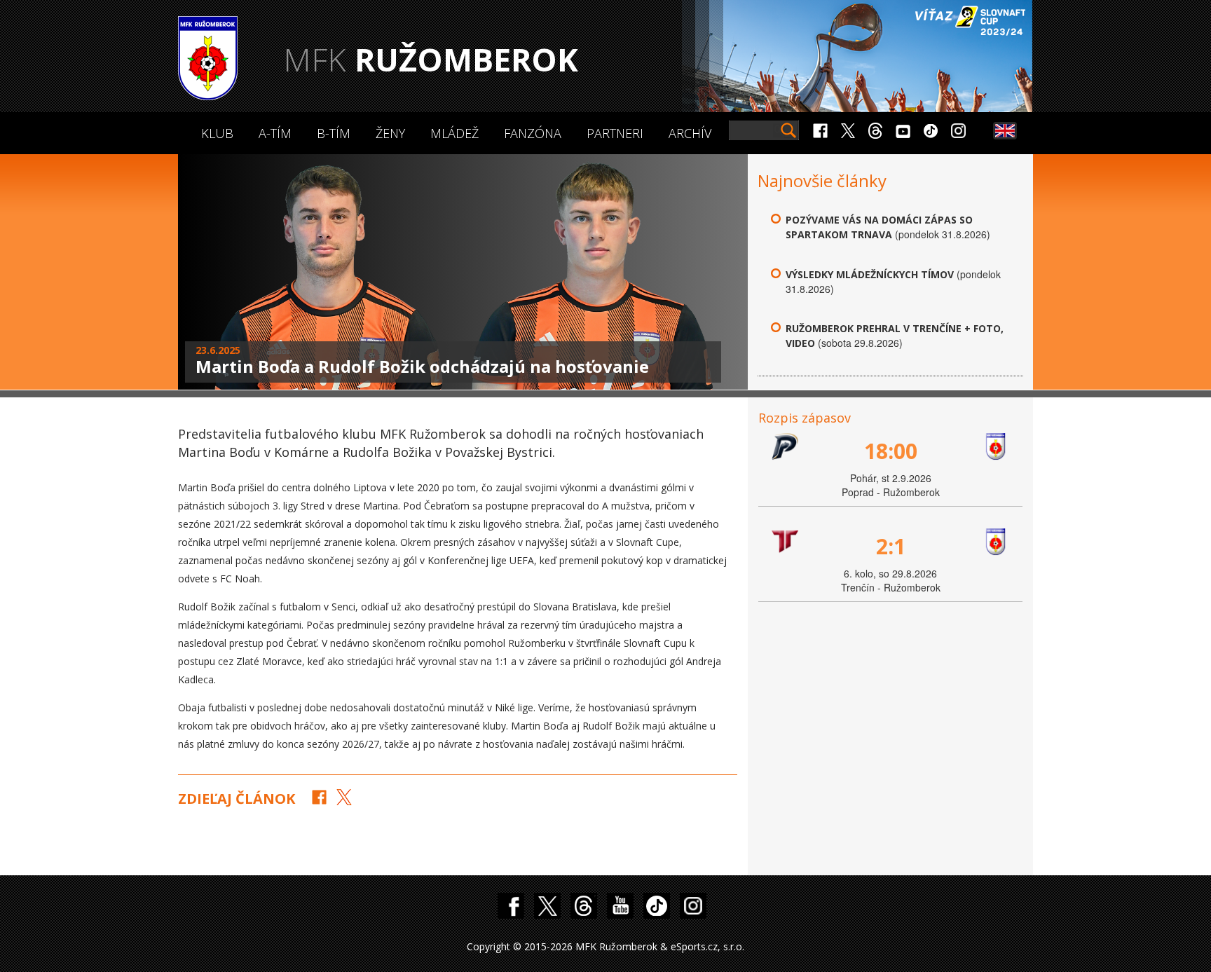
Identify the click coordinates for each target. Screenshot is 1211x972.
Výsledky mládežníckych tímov (870, 274)
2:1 (890, 546)
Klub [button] (217, 133)
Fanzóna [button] (532, 133)
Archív (690, 133)
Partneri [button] (615, 133)
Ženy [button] (390, 133)
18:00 (890, 451)
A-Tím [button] (275, 133)
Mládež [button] (454, 133)
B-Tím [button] (333, 133)
